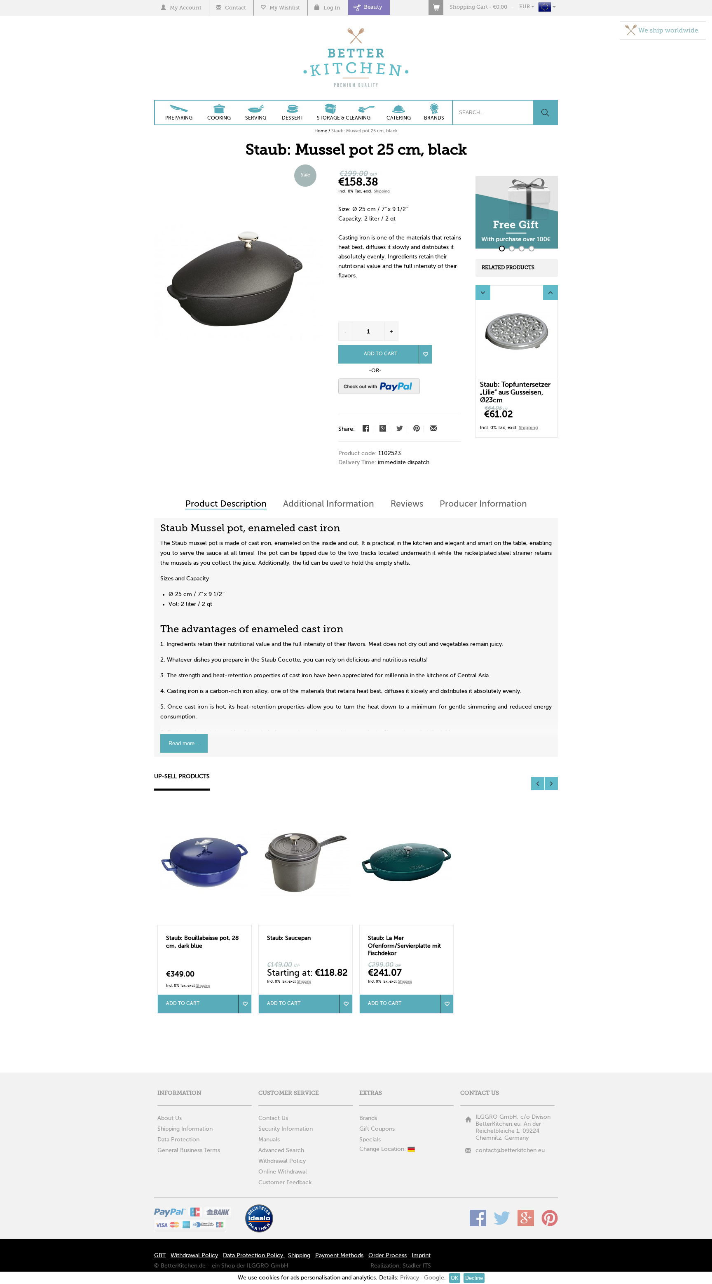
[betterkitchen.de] (356, 29)
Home (320, 131)
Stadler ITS (417, 1266)
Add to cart (182, 1003)
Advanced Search (281, 1150)
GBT (160, 1255)
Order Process (387, 1255)
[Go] (545, 112)
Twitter (502, 1218)
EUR (525, 7)
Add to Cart (380, 354)
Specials (370, 1140)
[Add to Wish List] (425, 354)
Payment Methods (339, 1255)
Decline (474, 1278)
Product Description (226, 504)
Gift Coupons (377, 1129)
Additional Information (328, 504)
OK (455, 1278)
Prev (482, 292)
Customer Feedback (285, 1182)
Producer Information (483, 504)
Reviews (407, 504)
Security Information (285, 1129)
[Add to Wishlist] (244, 1004)
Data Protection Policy (254, 1255)
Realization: (385, 1266)
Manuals (269, 1140)
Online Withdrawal (282, 1172)
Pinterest (549, 1218)
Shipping (382, 191)
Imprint (421, 1255)
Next (550, 292)
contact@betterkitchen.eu (510, 1150)
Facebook (478, 1218)
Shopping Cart (469, 7)
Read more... (184, 743)
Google (526, 1218)
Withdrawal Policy (282, 1161)
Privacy (409, 1278)
